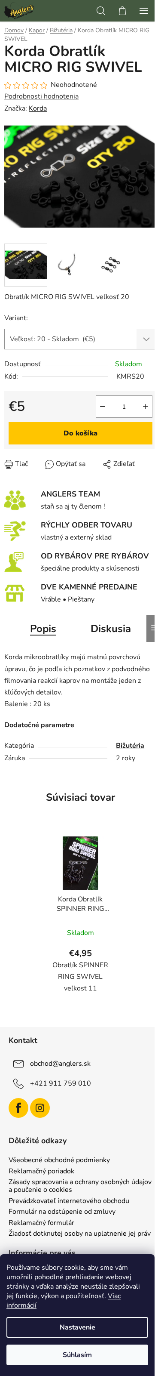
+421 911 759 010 (60, 1083)
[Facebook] (18, 1108)
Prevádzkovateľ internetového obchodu (69, 1201)
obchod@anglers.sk (60, 1063)
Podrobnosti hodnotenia (41, 96)
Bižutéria (130, 745)
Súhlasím (77, 1355)
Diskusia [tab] (111, 629)
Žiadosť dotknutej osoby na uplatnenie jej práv (80, 1234)
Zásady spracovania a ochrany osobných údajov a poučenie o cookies (80, 1186)
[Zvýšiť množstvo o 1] (145, 406)
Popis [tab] (43, 629)
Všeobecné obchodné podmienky (59, 1160)
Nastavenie (77, 1327)
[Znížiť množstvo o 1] (102, 406)
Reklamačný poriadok (41, 1171)
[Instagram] (40, 1108)
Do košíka (80, 433)
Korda (38, 108)
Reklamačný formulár (41, 1223)
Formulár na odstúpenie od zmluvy (62, 1212)
